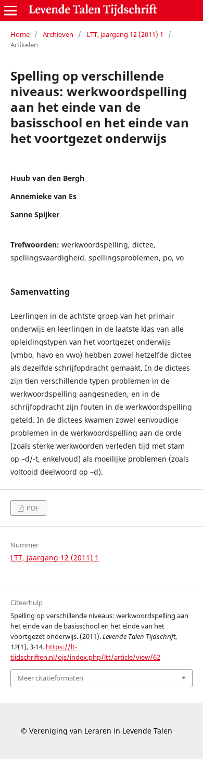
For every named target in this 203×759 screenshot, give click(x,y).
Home (20, 34)
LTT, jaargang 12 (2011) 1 (124, 34)
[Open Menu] (10, 10)
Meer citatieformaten (50, 678)
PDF (32, 508)
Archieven (58, 34)
